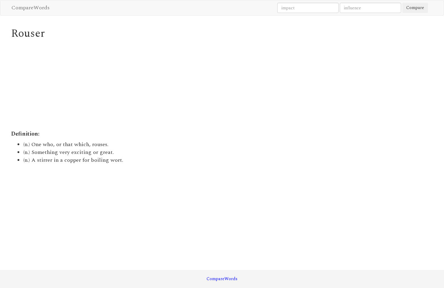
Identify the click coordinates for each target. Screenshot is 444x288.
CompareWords (30, 8)
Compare (415, 8)
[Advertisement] (168, 85)
